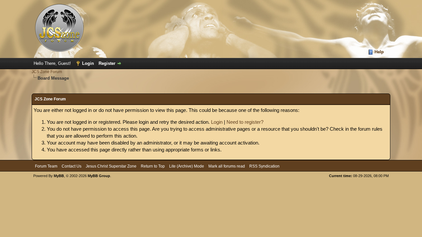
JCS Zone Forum (47, 71)
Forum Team (46, 166)
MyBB (59, 176)
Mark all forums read (226, 166)
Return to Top (153, 166)
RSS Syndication (264, 166)
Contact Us (71, 166)
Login (88, 63)
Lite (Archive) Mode (186, 166)
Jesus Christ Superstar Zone (111, 166)
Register (107, 63)
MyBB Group (99, 176)
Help (379, 51)
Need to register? (244, 122)
